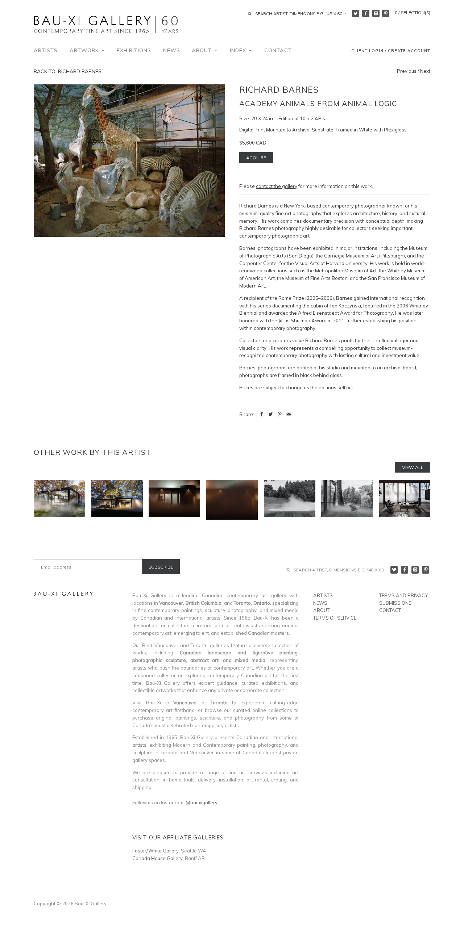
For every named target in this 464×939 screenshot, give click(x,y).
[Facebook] (365, 13)
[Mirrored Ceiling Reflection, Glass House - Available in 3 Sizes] (59, 500)
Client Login (367, 51)
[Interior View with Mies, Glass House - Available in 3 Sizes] (404, 500)
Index (239, 50)
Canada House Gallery (157, 858)
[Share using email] (289, 414)
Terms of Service (334, 618)
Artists (46, 50)
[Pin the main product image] (280, 414)
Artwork (85, 50)
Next (425, 71)
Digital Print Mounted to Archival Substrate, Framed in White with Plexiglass (323, 130)
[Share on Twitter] (271, 414)
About (203, 50)
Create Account (409, 51)
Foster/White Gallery (155, 851)
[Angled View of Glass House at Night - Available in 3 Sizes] (117, 500)
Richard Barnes (279, 89)
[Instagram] (376, 13)
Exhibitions (134, 50)
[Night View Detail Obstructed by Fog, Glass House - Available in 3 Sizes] (232, 500)
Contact (278, 50)
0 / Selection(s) (412, 12)
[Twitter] (355, 13)
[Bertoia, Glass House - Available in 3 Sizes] (347, 500)
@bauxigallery (202, 802)
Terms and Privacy (403, 595)
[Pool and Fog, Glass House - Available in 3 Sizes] (289, 500)
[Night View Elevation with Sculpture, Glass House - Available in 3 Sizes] (174, 500)
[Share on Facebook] (261, 414)
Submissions (395, 603)
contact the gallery (276, 186)
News (171, 50)
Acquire (256, 157)
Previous (407, 71)
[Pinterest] (385, 13)
